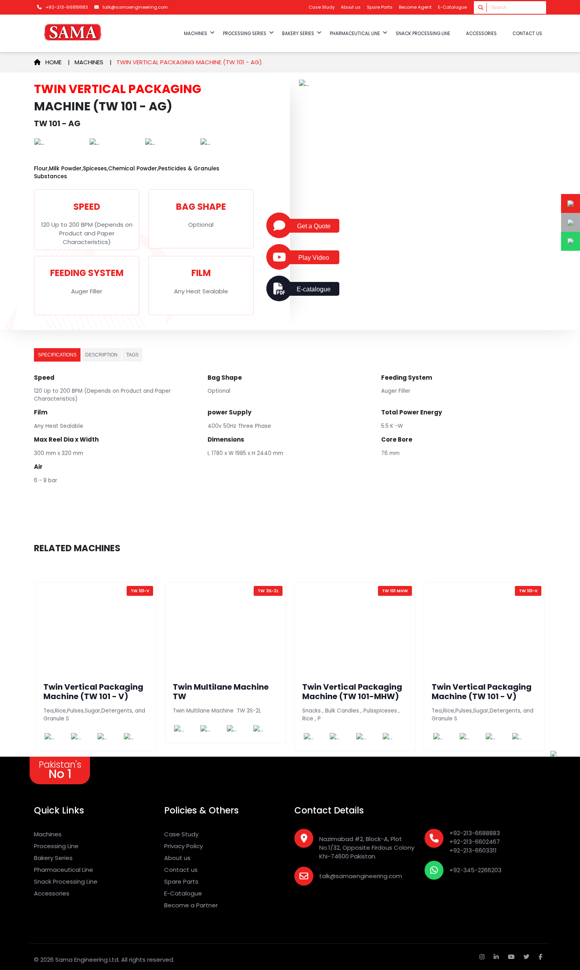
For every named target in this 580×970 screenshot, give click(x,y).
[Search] (481, 7)
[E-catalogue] (279, 288)
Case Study (322, 7)
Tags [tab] (132, 355)
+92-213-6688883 (474, 833)
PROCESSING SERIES (244, 33)
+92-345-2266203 (475, 870)
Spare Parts (380, 7)
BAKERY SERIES (298, 33)
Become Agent (415, 7)
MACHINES (195, 33)
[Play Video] (279, 257)
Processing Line (56, 846)
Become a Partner (191, 905)
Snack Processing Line (65, 881)
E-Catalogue (452, 7)
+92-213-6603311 (473, 850)
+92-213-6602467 (474, 842)
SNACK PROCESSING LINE (423, 33)
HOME (56, 62)
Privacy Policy (183, 846)
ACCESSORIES (481, 33)
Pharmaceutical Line (63, 870)
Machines (89, 62)
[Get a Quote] (279, 225)
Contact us (527, 33)
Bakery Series (53, 858)
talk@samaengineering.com (360, 876)
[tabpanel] (290, 436)
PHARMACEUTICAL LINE (355, 33)
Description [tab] (101, 355)
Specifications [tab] (57, 355)
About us (351, 7)
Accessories (51, 893)
